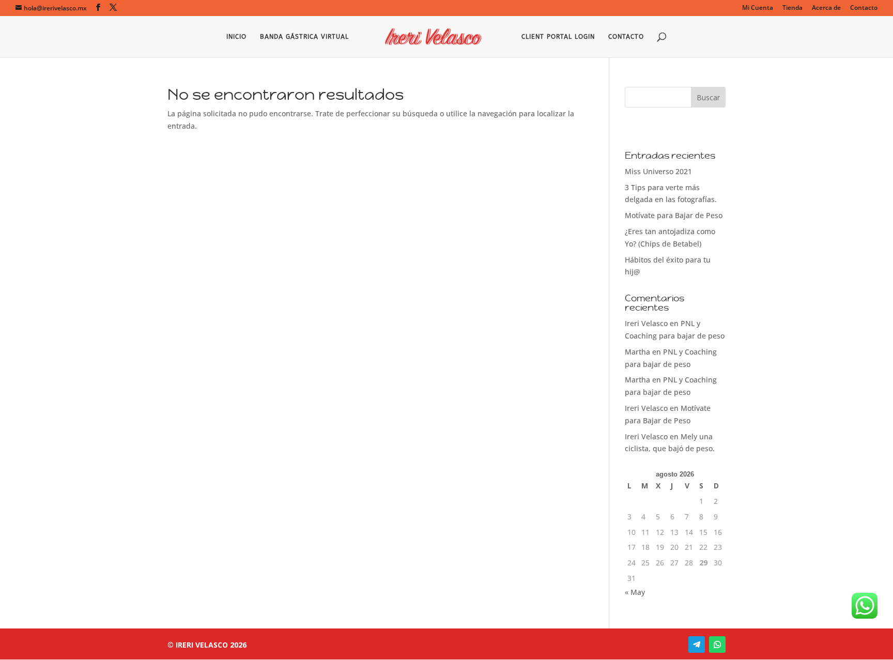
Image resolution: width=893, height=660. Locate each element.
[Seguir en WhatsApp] (717, 644)
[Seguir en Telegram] (696, 644)
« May (635, 592)
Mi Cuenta (757, 8)
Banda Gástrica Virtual (304, 36)
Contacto (863, 8)
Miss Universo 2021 (658, 171)
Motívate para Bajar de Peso (673, 215)
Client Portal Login (558, 36)
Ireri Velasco (646, 323)
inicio (236, 36)
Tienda (792, 8)
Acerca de (826, 8)
